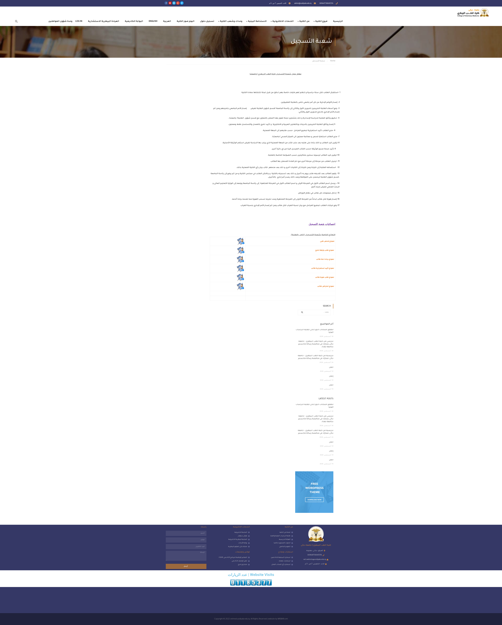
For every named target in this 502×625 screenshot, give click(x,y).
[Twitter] (182, 3)
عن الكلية (304, 21)
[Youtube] (170, 3)
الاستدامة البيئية (257, 21)
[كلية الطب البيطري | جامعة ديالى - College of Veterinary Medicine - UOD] (472, 12)
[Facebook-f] (166, 3)
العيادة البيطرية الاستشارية (103, 21)
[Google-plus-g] (178, 3)
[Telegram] (174, 3)
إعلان (331, 376)
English (153, 21)
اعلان (331, 367)
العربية (167, 21)
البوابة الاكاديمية (134, 21)
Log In (78, 21)
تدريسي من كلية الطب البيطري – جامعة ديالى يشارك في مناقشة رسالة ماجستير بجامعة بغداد (315, 344)
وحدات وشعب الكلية (231, 21)
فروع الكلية (321, 21)
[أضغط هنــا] (241, 241)
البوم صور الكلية (185, 21)
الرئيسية (338, 21)
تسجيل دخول (207, 21)
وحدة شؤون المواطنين (60, 21)
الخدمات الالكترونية (283, 21)
